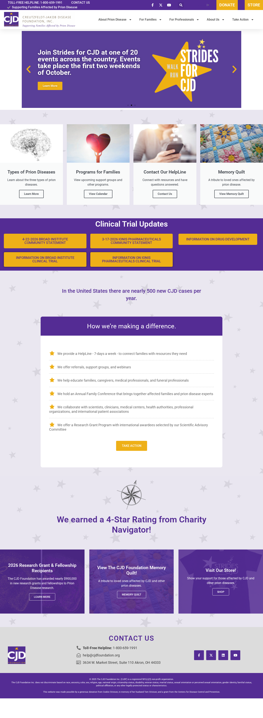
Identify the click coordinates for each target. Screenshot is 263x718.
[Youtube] (235, 655)
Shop (220, 591)
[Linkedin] (223, 655)
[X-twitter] (211, 655)
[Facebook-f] (199, 655)
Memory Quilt (131, 594)
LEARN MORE (42, 596)
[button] (181, 5)
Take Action (131, 446)
